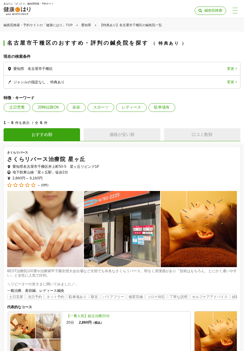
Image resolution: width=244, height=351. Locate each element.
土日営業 (17, 107)
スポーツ (101, 107)
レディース (131, 107)
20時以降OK (48, 107)
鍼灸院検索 (213, 10)
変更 (230, 68)
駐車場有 (162, 107)
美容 (76, 107)
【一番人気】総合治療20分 (88, 316)
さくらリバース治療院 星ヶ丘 (46, 159)
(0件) (45, 185)
